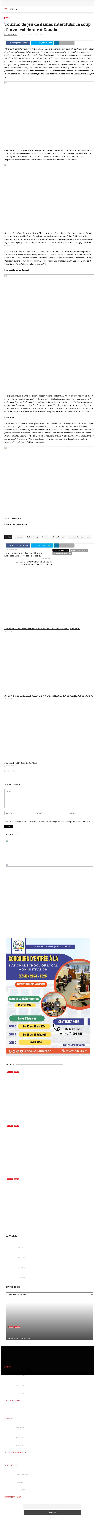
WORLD (16, 1072)
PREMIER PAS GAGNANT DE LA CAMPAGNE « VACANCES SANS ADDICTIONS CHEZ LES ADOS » (46, 5)
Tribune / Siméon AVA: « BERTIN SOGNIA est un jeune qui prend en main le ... (49, 1479)
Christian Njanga (32, 537)
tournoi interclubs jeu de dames (79, 537)
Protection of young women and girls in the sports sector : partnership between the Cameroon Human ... (49, 1117)
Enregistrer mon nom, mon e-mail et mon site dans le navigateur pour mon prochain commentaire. (47, 821)
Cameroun (19, 537)
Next (13, 771)
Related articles (60, 550)
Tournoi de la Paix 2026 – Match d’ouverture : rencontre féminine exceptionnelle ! (42, 628)
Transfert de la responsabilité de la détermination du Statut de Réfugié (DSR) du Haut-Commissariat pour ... (47, 1171)
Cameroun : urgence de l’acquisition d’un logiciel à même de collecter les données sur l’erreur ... (54, 1274)
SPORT (7, 18)
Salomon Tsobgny (57, 537)
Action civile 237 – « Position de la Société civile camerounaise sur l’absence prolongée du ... (51, 1264)
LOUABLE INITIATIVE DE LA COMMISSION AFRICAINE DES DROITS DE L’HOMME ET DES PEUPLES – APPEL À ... (49, 1225)
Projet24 (53, 1518)
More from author (79, 550)
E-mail (26, 1503)
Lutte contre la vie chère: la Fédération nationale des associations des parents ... (24, 554)
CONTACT (81, 1518)
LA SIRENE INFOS (10, 35)
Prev (8, 771)
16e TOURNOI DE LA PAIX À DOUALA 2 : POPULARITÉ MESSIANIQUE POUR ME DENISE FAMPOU (48, 696)
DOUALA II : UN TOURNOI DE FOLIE (20, 763)
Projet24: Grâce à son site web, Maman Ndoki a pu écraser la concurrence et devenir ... (53, 1487)
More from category (62, 553)
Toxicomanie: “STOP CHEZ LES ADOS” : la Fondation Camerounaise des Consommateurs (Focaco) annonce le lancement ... (48, 1253)
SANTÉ (11, 1327)
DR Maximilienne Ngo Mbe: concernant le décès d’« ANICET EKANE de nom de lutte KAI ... (55, 1471)
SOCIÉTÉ (9, 1072)
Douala (45, 537)
